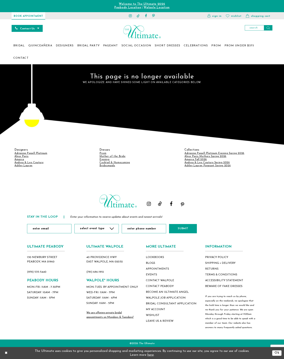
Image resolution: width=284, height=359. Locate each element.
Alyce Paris (21, 156)
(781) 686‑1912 (95, 272)
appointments (157, 268)
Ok (277, 352)
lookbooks (155, 257)
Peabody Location (127, 7)
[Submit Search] (268, 28)
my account (155, 309)
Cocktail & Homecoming (114, 162)
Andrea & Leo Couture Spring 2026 (207, 162)
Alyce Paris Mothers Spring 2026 (205, 156)
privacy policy (216, 257)
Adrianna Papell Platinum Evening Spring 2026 (214, 153)
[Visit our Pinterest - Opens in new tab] (153, 15)
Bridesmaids (107, 165)
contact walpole (160, 280)
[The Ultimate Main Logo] (142, 31)
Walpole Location (157, 7)
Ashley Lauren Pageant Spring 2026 (208, 165)
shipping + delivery (220, 263)
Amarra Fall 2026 (196, 159)
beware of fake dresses (223, 286)
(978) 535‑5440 (36, 272)
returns (212, 268)
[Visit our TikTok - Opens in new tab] (138, 15)
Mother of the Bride (112, 156)
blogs (150, 263)
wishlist (152, 315)
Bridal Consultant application (171, 303)
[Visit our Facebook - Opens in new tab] (146, 15)
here (150, 354)
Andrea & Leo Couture (28, 162)
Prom (102, 153)
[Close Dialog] (6, 353)
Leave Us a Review (159, 321)
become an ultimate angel (167, 292)
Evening (104, 159)
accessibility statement (224, 280)
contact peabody (160, 286)
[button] (214, 15)
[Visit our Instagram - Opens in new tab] (130, 15)
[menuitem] (19, 46)
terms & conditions (221, 274)
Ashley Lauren (23, 165)
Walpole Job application (166, 297)
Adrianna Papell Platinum (30, 153)
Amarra (19, 159)
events (151, 274)
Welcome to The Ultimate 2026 (142, 4)
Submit (183, 228)
